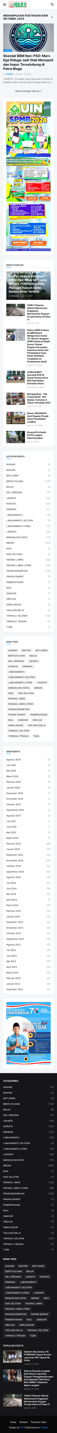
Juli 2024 (28, 882)
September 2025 (28, 810)
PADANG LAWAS (28, 559)
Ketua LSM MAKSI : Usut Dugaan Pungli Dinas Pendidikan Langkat (37, 417)
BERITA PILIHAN (28, 481)
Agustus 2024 (28, 877)
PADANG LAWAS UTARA (28, 565)
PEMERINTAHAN (28, 582)
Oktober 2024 (28, 866)
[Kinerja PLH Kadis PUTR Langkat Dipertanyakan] (15, 437)
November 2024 (28, 860)
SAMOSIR (28, 593)
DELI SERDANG (28, 492)
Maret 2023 (28, 972)
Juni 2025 (28, 826)
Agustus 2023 (28, 944)
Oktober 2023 (28, 933)
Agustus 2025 (28, 815)
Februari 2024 (28, 911)
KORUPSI (28, 503)
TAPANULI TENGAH (28, 621)
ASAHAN (28, 464)
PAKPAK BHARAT (28, 576)
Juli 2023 (28, 950)
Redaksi (23, 1422)
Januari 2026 (28, 787)
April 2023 (28, 967)
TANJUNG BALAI (28, 610)
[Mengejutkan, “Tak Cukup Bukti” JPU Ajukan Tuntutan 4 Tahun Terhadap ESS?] (15, 399)
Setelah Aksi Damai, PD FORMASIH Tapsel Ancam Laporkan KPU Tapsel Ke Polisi (37, 1356)
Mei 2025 (28, 832)
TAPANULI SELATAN (28, 615)
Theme (44, 1427)
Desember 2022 (28, 989)
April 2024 (28, 899)
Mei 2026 (28, 770)
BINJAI (28, 487)
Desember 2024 (28, 854)
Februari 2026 (28, 782)
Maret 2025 (28, 838)
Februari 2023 (28, 978)
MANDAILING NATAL (28, 537)
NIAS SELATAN (28, 554)
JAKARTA (28, 498)
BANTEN (28, 470)
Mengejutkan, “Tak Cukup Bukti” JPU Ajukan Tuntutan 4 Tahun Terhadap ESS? (39, 398)
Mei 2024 (28, 894)
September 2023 (28, 939)
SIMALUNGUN (28, 604)
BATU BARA (28, 475)
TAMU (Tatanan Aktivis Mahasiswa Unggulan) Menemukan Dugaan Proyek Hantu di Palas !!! (39, 312)
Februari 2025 (28, 843)
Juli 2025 (28, 821)
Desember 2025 (28, 793)
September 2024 (28, 871)
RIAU (28, 587)
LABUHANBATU (28, 515)
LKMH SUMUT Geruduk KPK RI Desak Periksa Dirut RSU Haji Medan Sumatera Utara (37, 378)
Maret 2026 (28, 776)
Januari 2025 (28, 849)
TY (21, 1427)
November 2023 (28, 927)
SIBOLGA (28, 599)
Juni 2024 (28, 888)
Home (13, 1422)
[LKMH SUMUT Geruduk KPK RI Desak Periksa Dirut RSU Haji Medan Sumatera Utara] (15, 377)
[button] (4, 4)
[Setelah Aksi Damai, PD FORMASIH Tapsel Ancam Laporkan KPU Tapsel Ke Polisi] (12, 1356)
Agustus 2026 (28, 759)
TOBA (28, 627)
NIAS (28, 548)
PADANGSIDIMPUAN (28, 570)
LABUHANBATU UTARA (28, 526)
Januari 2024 (28, 916)
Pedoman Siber (39, 1422)
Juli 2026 (28, 765)
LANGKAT (28, 531)
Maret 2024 (28, 905)
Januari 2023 (28, 983)
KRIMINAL (28, 509)
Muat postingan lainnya (27, 91)
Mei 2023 (28, 961)
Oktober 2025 (28, 804)
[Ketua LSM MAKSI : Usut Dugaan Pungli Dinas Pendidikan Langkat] (15, 418)
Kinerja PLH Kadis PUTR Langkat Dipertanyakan (36, 435)
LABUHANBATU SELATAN (28, 520)
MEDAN (28, 542)
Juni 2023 (28, 955)
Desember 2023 (28, 922)
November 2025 (28, 798)
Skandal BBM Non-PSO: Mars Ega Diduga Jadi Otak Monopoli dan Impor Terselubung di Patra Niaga (28, 62)
